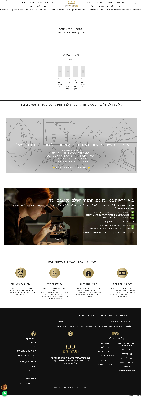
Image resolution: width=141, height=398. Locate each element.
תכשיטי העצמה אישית (104, 364)
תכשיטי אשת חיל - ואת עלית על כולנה (126, 344)
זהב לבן (39, 3)
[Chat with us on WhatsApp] (4, 393)
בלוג (34, 375)
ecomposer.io (137, 395)
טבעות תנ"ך (101, 6)
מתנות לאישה (104, 347)
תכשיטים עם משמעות (127, 371)
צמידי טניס (120, 3)
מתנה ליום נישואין (126, 362)
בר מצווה (53, 3)
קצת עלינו (32, 347)
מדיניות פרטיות (30, 370)
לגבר (44, 6)
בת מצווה (46, 3)
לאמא (38, 6)
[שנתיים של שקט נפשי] (21, 272)
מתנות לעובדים (126, 358)
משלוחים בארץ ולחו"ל (28, 362)
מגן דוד (118, 6)
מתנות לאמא (127, 350)
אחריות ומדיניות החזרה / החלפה (27, 356)
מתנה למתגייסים (104, 351)
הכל (70, 59)
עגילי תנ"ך (93, 6)
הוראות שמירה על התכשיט (26, 351)
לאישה (23, 3)
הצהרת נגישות (31, 379)
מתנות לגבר (104, 343)
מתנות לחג (127, 367)
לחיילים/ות (110, 6)
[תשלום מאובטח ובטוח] (122, 272)
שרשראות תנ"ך (109, 3)
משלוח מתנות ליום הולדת (104, 356)
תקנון (34, 366)
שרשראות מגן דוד (104, 360)
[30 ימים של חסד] (55, 272)
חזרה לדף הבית (79, 33)
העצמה (31, 6)
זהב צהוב (31, 3)
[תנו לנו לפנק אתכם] (88, 272)
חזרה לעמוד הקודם (63, 33)
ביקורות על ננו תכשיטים (27, 383)
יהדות (90, 3)
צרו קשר (33, 342)
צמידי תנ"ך (98, 3)
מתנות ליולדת (127, 354)
